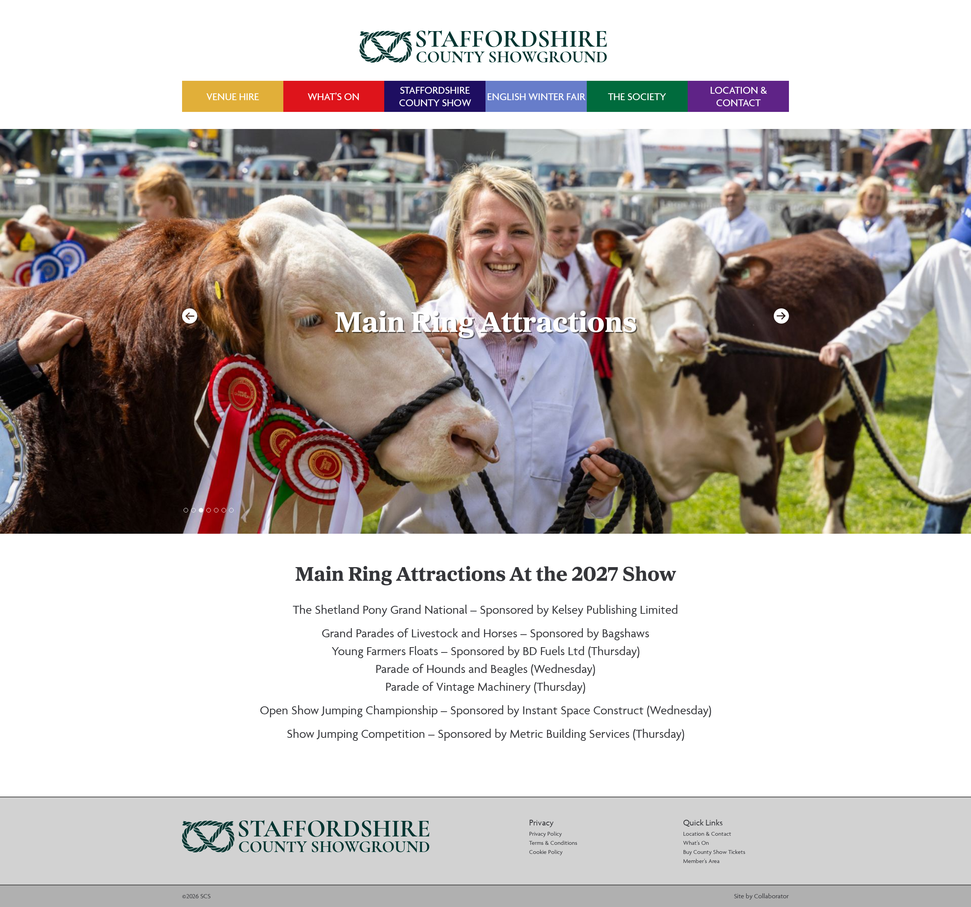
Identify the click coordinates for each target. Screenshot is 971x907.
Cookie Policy (545, 851)
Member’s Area (701, 861)
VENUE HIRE (232, 96)
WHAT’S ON (334, 96)
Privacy (541, 822)
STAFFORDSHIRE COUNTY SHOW (435, 96)
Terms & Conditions (553, 842)
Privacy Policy (545, 833)
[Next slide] (781, 316)
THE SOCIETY (637, 96)
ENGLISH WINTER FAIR (536, 96)
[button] (186, 510)
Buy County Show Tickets (714, 851)
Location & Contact (707, 833)
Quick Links (703, 822)
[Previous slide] (189, 316)
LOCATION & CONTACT (738, 96)
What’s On (696, 842)
